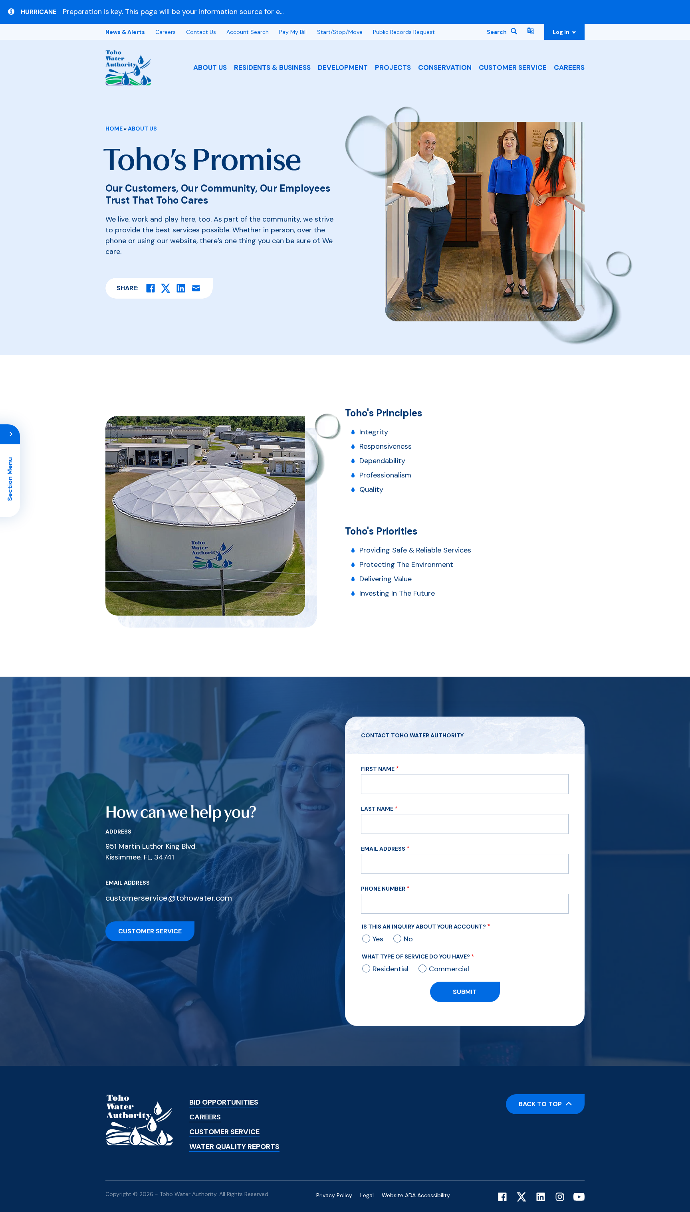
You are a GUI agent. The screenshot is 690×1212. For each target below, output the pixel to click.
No (408, 939)
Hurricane (38, 12)
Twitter (521, 1196)
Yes (378, 939)
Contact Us (201, 32)
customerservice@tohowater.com (168, 898)
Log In (569, 32)
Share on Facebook (150, 288)
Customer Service (513, 67)
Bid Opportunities (223, 1102)
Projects (393, 67)
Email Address (383, 848)
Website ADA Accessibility (416, 1195)
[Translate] (530, 32)
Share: (128, 288)
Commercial (449, 969)
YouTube (579, 1196)
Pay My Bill (293, 32)
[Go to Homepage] (128, 67)
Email (196, 288)
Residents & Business (272, 67)
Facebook (502, 1196)
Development (343, 67)
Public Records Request (404, 32)
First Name (378, 768)
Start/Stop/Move (340, 32)
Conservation (445, 67)
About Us (210, 67)
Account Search (247, 32)
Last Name (377, 808)
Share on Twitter (165, 288)
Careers (569, 67)
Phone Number (383, 888)
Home (114, 128)
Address (118, 831)
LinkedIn (540, 1196)
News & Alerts (125, 32)
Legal (367, 1195)
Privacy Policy (334, 1195)
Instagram (559, 1196)
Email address (127, 882)
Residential (390, 969)
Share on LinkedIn (180, 288)
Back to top (540, 1104)
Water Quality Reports (234, 1146)
